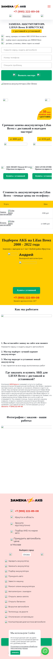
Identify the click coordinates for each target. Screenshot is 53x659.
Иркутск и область (24, 517)
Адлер (26, 554)
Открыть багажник (16, 601)
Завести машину (16, 581)
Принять (15, 652)
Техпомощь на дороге (18, 612)
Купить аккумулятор (5, 224)
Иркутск (26, 16)
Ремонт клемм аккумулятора (21, 586)
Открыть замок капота (18, 596)
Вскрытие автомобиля (18, 607)
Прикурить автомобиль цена (27, 540)
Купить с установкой (15, 176)
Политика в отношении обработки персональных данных (23, 647)
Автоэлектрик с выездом (19, 591)
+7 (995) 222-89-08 (26, 11)
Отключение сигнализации (20, 617)
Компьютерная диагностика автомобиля (26, 622)
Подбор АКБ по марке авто (26, 532)
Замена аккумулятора (6, 213)
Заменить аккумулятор (18, 566)
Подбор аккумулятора (18, 571)
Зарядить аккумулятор (18, 561)
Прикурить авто (15, 576)
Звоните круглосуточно (22, 524)
